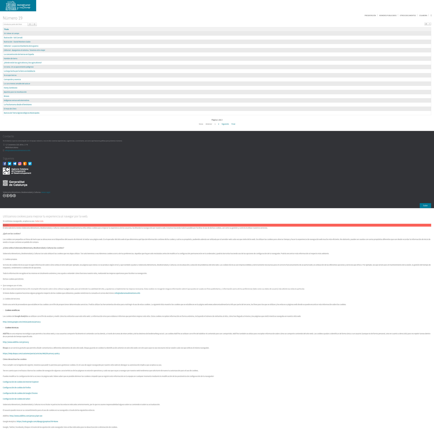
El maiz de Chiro (10, 109)
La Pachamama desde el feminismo (18, 104)
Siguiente (225, 124)
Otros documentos (408, 15)
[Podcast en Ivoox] (25, 163)
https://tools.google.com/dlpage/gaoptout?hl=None (37, 421)
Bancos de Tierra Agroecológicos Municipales (21, 113)
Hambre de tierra (10, 58)
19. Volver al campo (11, 33)
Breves (6, 96)
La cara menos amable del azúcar (17, 83)
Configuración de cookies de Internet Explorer (21, 382)
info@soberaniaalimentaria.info (17, 150)
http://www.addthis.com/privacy (16, 342)
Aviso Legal (45, 192)
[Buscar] (30, 24)
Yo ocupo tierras (10, 75)
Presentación (370, 15)
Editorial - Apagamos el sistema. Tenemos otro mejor (24, 50)
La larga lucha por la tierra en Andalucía (19, 71)
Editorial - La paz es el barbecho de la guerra (21, 46)
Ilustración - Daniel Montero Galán (17, 42)
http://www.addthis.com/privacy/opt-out (26, 416)
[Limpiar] (34, 24)
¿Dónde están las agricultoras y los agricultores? (23, 63)
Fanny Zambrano (10, 88)
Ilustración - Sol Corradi (13, 37)
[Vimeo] (30, 163)
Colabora (423, 15)
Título (6, 29)
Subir (425, 205)
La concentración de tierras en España (19, 54)
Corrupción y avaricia (12, 79)
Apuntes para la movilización (15, 92)
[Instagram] (20, 163)
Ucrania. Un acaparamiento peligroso (19, 67)
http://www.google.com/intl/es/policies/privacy (22, 322)
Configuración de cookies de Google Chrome (20, 393)
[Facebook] (5, 163)
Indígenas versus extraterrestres (16, 100)
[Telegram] (15, 163)
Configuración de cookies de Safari (16, 399)
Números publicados (387, 15)
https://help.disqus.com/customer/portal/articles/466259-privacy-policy (31, 353)
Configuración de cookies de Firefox (17, 387)
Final (233, 124)
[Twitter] (10, 163)
